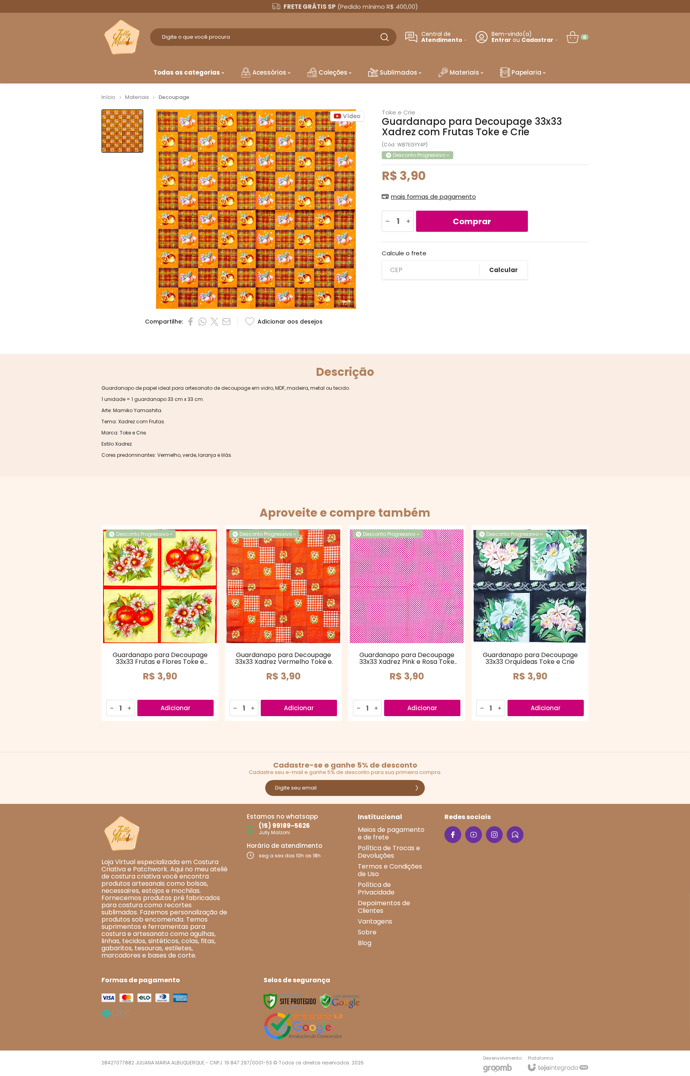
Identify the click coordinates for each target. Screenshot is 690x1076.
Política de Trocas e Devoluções (389, 851)
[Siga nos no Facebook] (452, 834)
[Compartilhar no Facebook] (190, 322)
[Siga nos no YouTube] (473, 834)
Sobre (367, 932)
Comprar (472, 221)
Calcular (503, 270)
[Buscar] (385, 37)
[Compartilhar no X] (214, 322)
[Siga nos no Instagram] (494, 834)
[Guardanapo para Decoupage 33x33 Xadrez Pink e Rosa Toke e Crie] (407, 623)
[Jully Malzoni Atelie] (121, 37)
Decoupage (174, 97)
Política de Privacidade (376, 888)
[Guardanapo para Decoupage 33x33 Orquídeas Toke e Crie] (530, 623)
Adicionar (175, 708)
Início (108, 97)
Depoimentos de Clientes (384, 906)
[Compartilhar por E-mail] (226, 322)
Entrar (501, 40)
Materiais (137, 97)
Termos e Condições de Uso (390, 870)
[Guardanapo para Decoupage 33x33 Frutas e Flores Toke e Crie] (160, 623)
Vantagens (375, 921)
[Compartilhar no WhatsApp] (202, 322)
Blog (364, 943)
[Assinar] (417, 788)
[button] (122, 131)
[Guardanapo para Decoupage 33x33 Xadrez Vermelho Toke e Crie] (283, 623)
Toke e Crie (398, 112)
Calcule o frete (404, 253)
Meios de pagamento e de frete (391, 833)
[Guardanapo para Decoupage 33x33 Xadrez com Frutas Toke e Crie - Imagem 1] (122, 131)
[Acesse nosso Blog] (515, 834)
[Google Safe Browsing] (340, 1000)
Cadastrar (537, 40)
